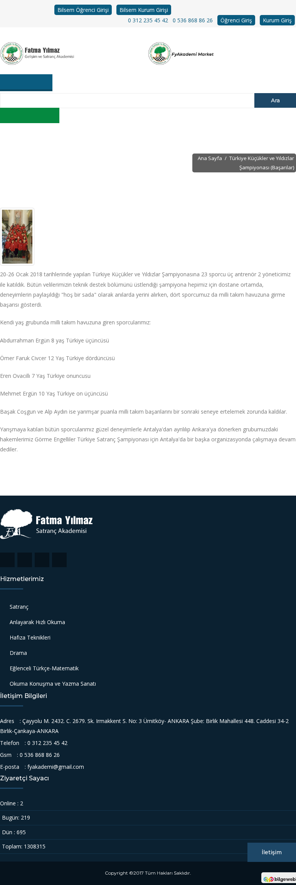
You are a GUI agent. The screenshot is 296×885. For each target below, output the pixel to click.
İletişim (272, 852)
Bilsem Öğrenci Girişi (83, 9)
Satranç (19, 606)
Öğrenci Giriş (236, 20)
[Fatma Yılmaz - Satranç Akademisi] (74, 53)
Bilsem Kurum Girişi (143, 9)
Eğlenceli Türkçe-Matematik (44, 668)
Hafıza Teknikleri (30, 637)
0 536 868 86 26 (193, 20)
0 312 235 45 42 (148, 20)
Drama (18, 652)
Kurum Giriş (277, 20)
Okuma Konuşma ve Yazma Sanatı (53, 683)
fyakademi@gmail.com (55, 766)
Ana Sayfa (210, 158)
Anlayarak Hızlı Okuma (37, 622)
